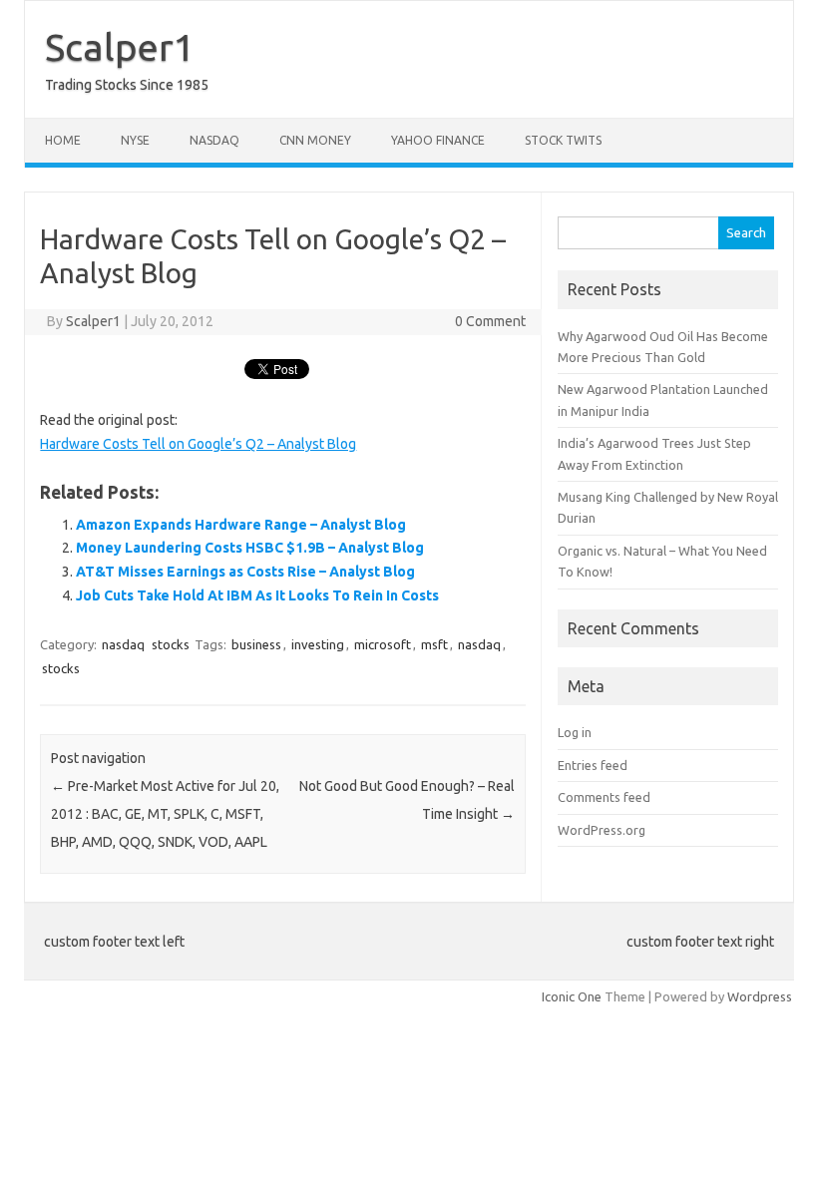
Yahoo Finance (438, 140)
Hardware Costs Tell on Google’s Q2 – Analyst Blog (198, 444)
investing (317, 644)
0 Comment (490, 321)
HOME (63, 140)
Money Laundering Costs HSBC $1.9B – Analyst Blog (250, 548)
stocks (171, 644)
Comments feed (604, 797)
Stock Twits (563, 140)
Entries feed (592, 765)
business (256, 644)
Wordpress (759, 996)
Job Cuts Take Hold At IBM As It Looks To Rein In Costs (257, 595)
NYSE (135, 140)
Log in (575, 732)
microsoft (382, 644)
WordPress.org (601, 830)
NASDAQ (214, 140)
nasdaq (123, 644)
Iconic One (572, 996)
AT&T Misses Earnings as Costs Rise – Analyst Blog (245, 572)
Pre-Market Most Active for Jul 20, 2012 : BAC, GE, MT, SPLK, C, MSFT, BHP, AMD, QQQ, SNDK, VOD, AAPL (165, 814)
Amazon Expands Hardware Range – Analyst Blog (241, 525)
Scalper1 (120, 47)
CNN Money (315, 140)
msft (434, 644)
